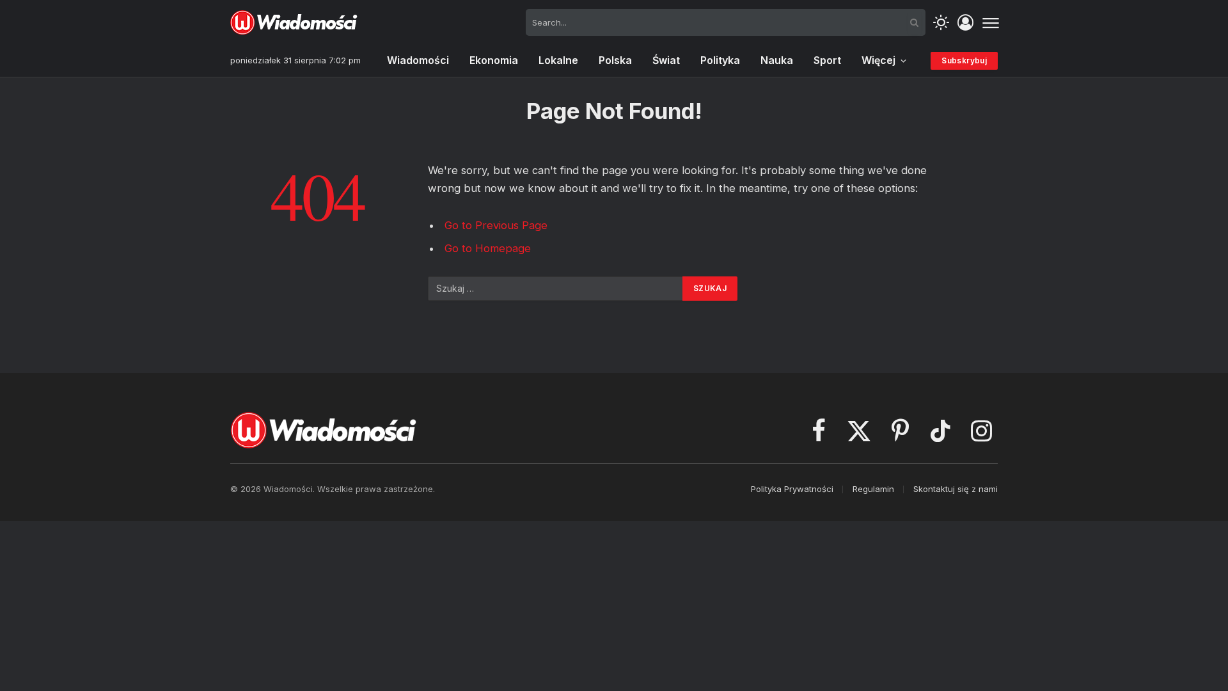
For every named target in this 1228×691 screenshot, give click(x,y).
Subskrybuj (964, 60)
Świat (666, 60)
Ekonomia (493, 60)
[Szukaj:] (556, 288)
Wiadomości (418, 60)
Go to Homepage (488, 248)
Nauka (776, 60)
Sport (827, 60)
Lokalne (558, 60)
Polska (615, 60)
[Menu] (990, 22)
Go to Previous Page (496, 225)
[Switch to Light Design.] (941, 23)
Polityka (720, 60)
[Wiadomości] (294, 22)
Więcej (878, 60)
